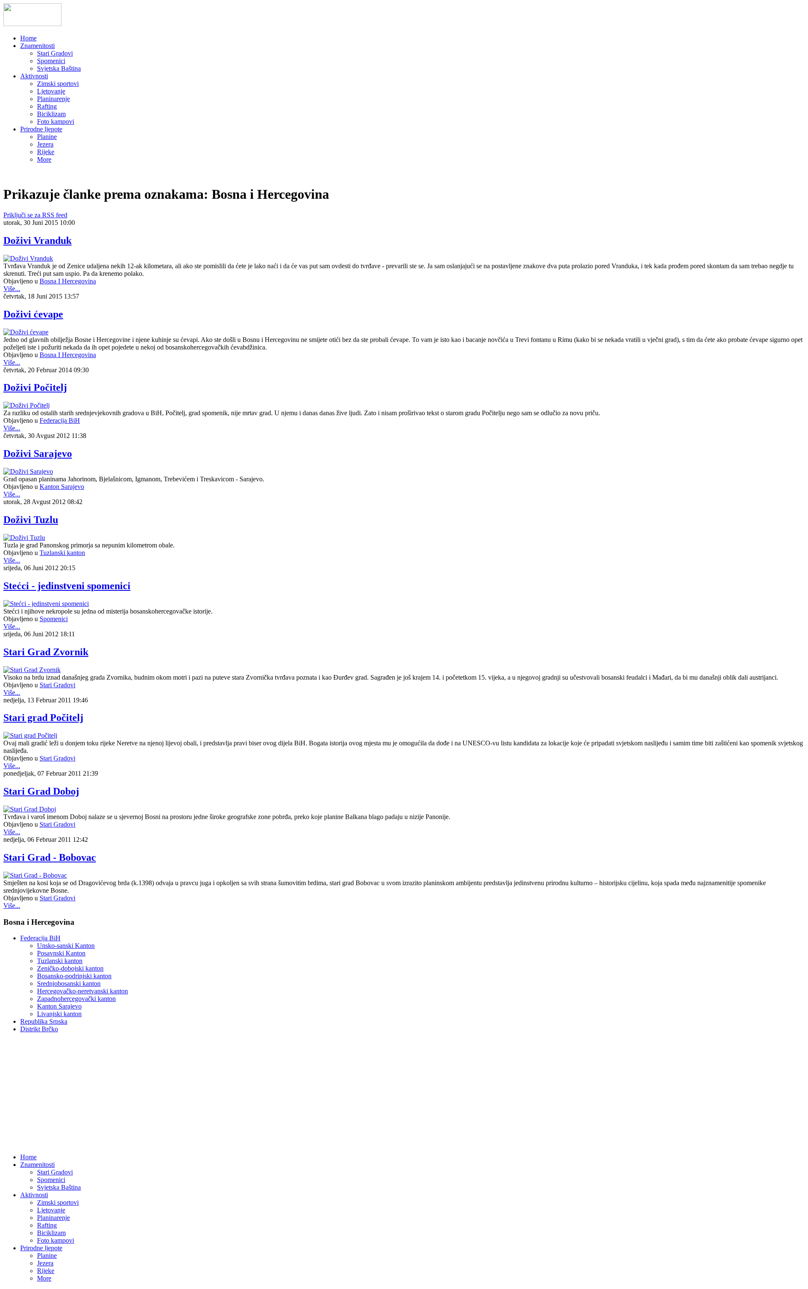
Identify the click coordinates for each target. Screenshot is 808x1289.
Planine (47, 136)
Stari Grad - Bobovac (49, 857)
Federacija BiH (60, 420)
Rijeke (45, 151)
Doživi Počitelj (35, 387)
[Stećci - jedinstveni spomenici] (46, 603)
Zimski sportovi (58, 83)
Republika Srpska (43, 1021)
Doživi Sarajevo (37, 453)
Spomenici (51, 60)
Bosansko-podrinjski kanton (74, 975)
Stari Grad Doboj (41, 791)
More (44, 159)
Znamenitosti (37, 45)
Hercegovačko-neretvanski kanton (82, 991)
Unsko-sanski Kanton (66, 945)
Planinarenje (53, 98)
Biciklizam (51, 113)
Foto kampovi (55, 121)
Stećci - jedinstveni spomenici (66, 585)
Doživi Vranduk (37, 240)
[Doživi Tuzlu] (24, 537)
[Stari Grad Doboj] (29, 809)
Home (28, 38)
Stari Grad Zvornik (45, 651)
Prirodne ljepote (41, 129)
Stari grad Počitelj (43, 717)
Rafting (47, 106)
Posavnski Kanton (61, 953)
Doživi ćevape (33, 314)
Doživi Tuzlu (30, 519)
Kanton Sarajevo (62, 486)
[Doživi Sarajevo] (28, 471)
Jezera (45, 144)
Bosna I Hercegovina (68, 281)
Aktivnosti (34, 76)
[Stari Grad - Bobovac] (35, 875)
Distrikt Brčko (39, 1029)
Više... (11, 288)
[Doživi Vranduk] (28, 258)
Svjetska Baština (59, 68)
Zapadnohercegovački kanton (76, 998)
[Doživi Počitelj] (26, 405)
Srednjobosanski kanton (69, 983)
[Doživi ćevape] (25, 332)
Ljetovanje (51, 91)
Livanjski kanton (59, 1013)
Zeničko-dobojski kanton (70, 968)
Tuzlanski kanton (62, 552)
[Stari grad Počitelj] (30, 735)
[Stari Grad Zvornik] (32, 669)
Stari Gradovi (55, 53)
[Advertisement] (66, 1092)
